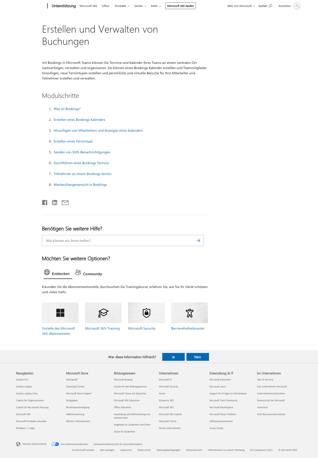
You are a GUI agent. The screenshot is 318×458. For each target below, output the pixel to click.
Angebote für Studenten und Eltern (132, 424)
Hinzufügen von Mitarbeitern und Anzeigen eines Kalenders (98, 130)
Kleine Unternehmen (170, 428)
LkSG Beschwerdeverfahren (271, 414)
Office (105, 6)
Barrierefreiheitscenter (188, 328)
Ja (173, 357)
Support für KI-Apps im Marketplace (228, 393)
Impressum (126, 450)
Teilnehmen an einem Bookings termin (82, 173)
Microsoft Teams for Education (130, 393)
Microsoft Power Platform (222, 414)
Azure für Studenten (124, 431)
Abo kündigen (107, 450)
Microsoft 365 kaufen (180, 6)
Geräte (138, 6)
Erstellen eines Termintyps (73, 141)
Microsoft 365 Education (127, 400)
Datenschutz (144, 450)
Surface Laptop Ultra (27, 393)
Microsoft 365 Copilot (170, 414)
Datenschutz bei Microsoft (271, 400)
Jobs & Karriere (265, 379)
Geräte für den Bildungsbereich (130, 386)
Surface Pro (22, 379)
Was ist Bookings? (67, 108)
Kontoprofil (72, 379)
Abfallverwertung (75, 414)
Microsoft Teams (168, 421)
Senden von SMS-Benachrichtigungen (82, 152)
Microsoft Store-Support (79, 393)
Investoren (262, 407)
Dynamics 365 (166, 400)
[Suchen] (198, 240)
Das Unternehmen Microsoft (272, 386)
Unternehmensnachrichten (271, 393)
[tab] (58, 273)
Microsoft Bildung (123, 379)
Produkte (120, 6)
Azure (162, 393)
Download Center (75, 386)
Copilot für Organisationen (30, 400)
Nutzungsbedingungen (168, 450)
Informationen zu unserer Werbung (226, 450)
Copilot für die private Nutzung (32, 407)
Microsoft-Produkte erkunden (31, 421)
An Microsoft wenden (83, 450)
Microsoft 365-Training (102, 328)
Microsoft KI (165, 379)
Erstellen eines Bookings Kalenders (79, 119)
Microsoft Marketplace (221, 407)
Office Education (122, 407)
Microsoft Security (141, 328)
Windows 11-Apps (25, 428)
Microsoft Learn (217, 386)
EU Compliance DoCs (261, 450)
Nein (197, 357)
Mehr (154, 6)
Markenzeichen (194, 450)
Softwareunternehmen (221, 421)
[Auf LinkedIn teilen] (53, 201)
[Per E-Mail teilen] (63, 201)
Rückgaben (72, 400)
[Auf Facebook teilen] (45, 201)
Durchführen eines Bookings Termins (81, 162)
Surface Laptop (24, 386)
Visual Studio (216, 428)
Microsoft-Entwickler (220, 379)
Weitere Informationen (78, 421)
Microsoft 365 (88, 6)
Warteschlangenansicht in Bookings (80, 184)
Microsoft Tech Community (223, 400)
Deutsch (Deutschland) (34, 443)
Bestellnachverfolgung (77, 407)
